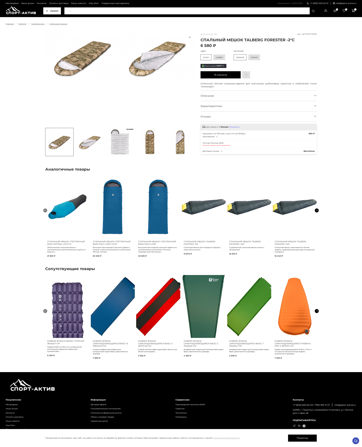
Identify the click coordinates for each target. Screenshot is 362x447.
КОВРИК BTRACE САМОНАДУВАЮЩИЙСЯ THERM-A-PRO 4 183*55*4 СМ (293, 343)
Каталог (54, 11)
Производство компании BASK (190, 404)
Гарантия (180, 409)
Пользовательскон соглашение (106, 409)
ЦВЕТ (203, 51)
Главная (10, 24)
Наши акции (27, 3)
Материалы (181, 417)
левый (254, 57)
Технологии (181, 413)
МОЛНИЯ (239, 51)
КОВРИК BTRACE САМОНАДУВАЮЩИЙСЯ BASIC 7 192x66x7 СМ (246, 343)
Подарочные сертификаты (115, 3)
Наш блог (94, 3)
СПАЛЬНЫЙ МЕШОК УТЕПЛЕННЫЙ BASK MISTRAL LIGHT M (66, 242)
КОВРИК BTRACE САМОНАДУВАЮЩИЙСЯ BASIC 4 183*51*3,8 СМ (155, 343)
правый (240, 57)
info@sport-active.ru (345, 405)
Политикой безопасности (226, 438)
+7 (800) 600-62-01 (319, 3)
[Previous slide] (49, 79)
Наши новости (78, 3)
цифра (219, 57)
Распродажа (12, 3)
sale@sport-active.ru (346, 3)
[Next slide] (191, 79)
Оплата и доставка (58, 3)
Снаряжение (38, 24)
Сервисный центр (99, 421)
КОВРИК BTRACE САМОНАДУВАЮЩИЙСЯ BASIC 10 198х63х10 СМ (110, 343)
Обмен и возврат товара (102, 417)
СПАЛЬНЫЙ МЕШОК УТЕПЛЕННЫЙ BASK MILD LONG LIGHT (112, 242)
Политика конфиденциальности (106, 413)
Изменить (234, 127)
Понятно (302, 438)
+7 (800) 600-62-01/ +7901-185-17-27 (311, 405)
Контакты (42, 3)
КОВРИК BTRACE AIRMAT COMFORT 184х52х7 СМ (65, 342)
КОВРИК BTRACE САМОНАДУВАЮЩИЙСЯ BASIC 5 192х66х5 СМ (201, 343)
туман (206, 57)
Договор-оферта (98, 404)
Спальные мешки (58, 24)
